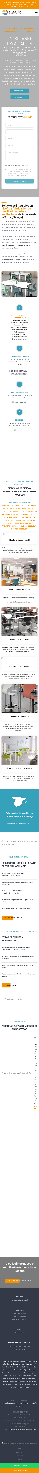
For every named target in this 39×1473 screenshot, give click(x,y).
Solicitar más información (13, 917)
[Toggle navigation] (36, 12)
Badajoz (9, 1364)
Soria (3, 1384)
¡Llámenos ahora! (10, 985)
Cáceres (29, 1364)
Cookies (19, 1459)
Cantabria (5, 1367)
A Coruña (4, 1361)
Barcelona (16, 1364)
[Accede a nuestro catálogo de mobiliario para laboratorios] (20, 698)
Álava (10, 1361)
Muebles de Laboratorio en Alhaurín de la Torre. (19, 78)
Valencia (27, 1384)
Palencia (24, 1378)
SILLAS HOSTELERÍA (11, 523)
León (9, 1376)
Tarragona (9, 1384)
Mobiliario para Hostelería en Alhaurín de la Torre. (19, 84)
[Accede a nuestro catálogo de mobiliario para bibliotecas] (20, 572)
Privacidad (19, 1456)
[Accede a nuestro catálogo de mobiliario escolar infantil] (19, 535)
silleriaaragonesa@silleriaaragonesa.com (22, 1429)
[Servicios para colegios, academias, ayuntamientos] (19, 1443)
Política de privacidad (20, 175)
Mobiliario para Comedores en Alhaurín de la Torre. (20, 75)
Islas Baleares (18, 1373)
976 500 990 (22, 1313)
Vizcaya (13, 1387)
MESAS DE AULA (16, 514)
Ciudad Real (26, 1367)
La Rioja (30, 1373)
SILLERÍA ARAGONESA (9, 1403)
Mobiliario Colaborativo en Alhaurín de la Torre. (19, 72)
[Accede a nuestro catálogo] (20, 621)
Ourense (17, 1378)
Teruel (16, 1384)
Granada (16, 1370)
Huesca (10, 1373)
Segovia (28, 1381)
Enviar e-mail (19, 1333)
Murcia (5, 1378)
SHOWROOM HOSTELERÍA (19, 529)
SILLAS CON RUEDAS (10, 508)
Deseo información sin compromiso (19, 1280)
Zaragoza (26, 1387)
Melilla (34, 1376)
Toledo (21, 1384)
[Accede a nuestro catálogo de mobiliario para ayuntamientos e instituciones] (20, 750)
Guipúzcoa (32, 1370)
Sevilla (34, 1381)
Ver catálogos (18, 97)
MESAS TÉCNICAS (19, 517)
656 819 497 (22, 1316)
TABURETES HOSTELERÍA (11, 526)
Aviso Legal (19, 1452)
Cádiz (34, 1364)
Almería (28, 1361)
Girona (11, 1370)
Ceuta (19, 1367)
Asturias (35, 1361)
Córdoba (33, 1367)
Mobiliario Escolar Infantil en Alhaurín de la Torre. (19, 66)
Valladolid (34, 1384)
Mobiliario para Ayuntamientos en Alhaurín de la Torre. (19, 81)
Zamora (19, 1387)
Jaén (25, 1373)
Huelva (4, 1373)
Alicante (22, 1361)
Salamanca (5, 1381)
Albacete (16, 1361)
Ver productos (19, 91)
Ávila (4, 1364)
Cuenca (5, 1370)
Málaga (29, 1376)
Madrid (23, 1376)
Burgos (23, 1364)
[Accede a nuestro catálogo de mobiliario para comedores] (20, 660)
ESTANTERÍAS (8, 520)
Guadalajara (24, 1370)
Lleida (14, 1376)
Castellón (13, 1367)
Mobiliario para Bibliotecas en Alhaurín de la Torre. (20, 69)
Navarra (11, 1378)
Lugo (18, 1376)
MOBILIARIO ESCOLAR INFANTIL (13, 505)
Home (20, 1448)
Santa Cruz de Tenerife (17, 1381)
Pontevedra (31, 1378)
